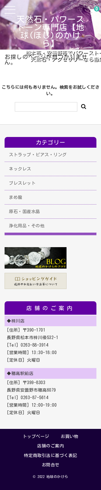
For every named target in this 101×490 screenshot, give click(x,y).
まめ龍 (15, 197)
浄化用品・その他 (26, 226)
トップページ (36, 436)
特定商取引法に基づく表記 (50, 455)
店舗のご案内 (50, 446)
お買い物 (69, 436)
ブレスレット (22, 183)
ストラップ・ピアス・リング (38, 155)
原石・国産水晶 (24, 211)
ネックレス (20, 169)
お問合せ (51, 465)
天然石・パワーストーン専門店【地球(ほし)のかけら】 (51, 31)
